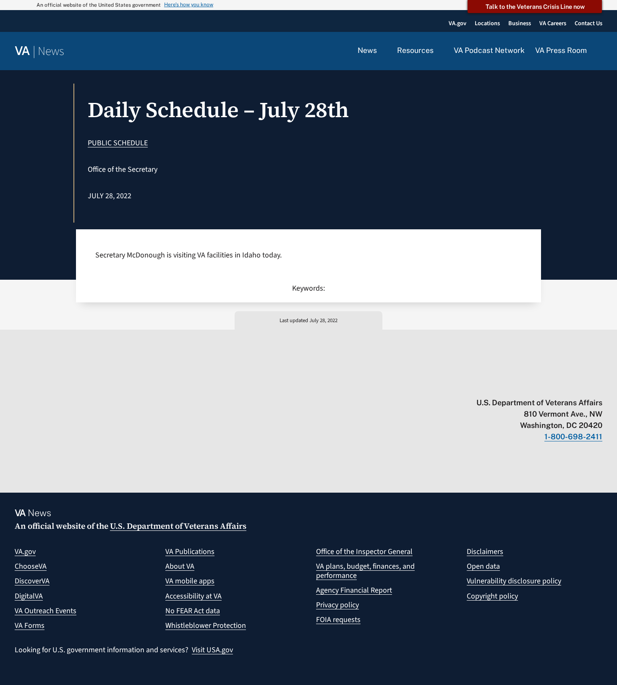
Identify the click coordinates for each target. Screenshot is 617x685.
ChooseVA (31, 566)
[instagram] (566, 385)
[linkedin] (582, 385)
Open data (483, 566)
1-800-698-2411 (573, 436)
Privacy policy (337, 605)
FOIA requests (338, 619)
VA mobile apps (189, 581)
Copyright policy (492, 596)
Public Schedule (118, 143)
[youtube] (500, 385)
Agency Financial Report (354, 590)
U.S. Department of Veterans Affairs (178, 525)
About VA (179, 566)
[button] (599, 51)
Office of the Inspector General (364, 551)
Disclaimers (485, 551)
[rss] (533, 385)
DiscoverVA (32, 581)
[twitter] (516, 385)
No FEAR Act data (192, 611)
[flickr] (598, 385)
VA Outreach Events (45, 611)
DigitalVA (29, 596)
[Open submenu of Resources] (438, 51)
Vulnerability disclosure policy (514, 581)
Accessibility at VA (193, 596)
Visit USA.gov (212, 650)
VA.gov (25, 551)
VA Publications (189, 551)
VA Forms (29, 625)
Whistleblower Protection (205, 625)
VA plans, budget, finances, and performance (365, 571)
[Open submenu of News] (382, 51)
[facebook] (549, 385)
